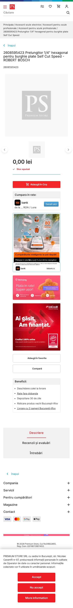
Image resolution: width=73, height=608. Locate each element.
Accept (36, 577)
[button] (5, 150)
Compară (37, 368)
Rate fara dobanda (27, 393)
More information (36, 598)
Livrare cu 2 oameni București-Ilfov (36, 408)
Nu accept (36, 587)
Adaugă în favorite (37, 358)
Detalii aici (51, 204)
